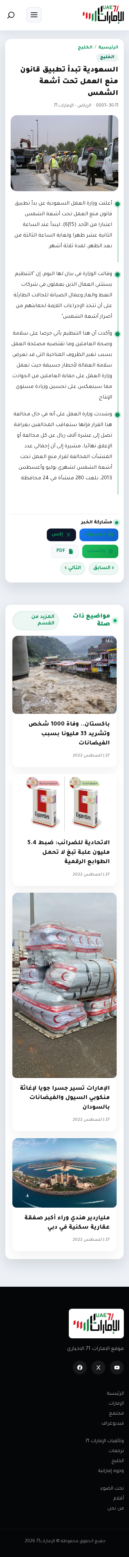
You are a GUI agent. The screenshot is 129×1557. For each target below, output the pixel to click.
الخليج (85, 47)
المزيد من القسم (42, 620)
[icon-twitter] (98, 1367)
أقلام (119, 1498)
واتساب (96, 551)
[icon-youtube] (117, 1367)
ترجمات (116, 1451)
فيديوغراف (112, 1423)
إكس (57, 534)
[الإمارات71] (103, 15)
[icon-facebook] (80, 1367)
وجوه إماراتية (111, 1471)
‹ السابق (103, 568)
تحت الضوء (112, 1488)
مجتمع (116, 1413)
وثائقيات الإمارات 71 (104, 1441)
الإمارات (116, 1403)
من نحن (115, 1508)
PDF (60, 551)
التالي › (73, 568)
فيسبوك (94, 534)
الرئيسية (108, 47)
